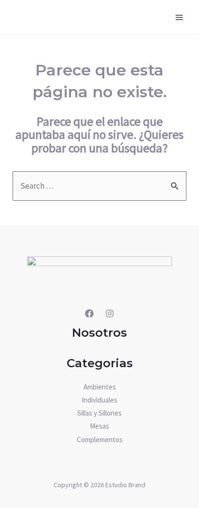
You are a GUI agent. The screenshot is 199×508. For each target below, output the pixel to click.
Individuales (99, 399)
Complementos (100, 439)
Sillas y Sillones (99, 413)
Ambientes (100, 386)
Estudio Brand (125, 484)
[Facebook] (89, 313)
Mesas (99, 426)
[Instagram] (109, 313)
